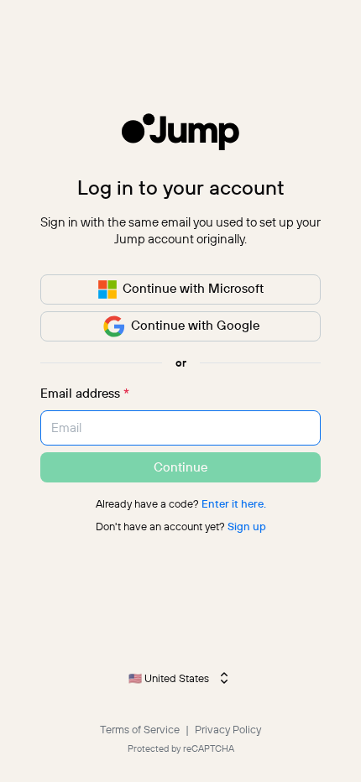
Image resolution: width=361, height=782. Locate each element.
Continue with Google (195, 325)
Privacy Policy (228, 729)
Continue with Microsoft (193, 288)
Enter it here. (233, 503)
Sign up (247, 526)
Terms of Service (141, 729)
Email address (84, 393)
